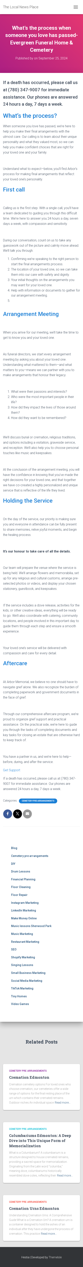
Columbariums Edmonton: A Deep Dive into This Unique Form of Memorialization (40, 1140)
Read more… (63, 1102)
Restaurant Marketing (25, 941)
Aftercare (15, 663)
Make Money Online (24, 918)
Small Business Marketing (28, 972)
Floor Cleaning (21, 887)
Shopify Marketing (23, 957)
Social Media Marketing (26, 980)
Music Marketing (22, 934)
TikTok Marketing (22, 988)
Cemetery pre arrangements (38, 801)
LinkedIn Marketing (23, 910)
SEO (14, 949)
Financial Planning (23, 879)
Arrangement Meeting (31, 314)
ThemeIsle (55, 1257)
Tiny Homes (19, 996)
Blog (14, 848)
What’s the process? (30, 115)
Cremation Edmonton (29, 1077)
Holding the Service (28, 500)
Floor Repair (19, 895)
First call (14, 189)
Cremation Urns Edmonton (34, 1208)
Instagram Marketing (25, 902)
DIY (13, 863)
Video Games (20, 1004)
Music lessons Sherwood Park (31, 926)
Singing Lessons (22, 965)
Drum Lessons (20, 871)
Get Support (11, 770)
